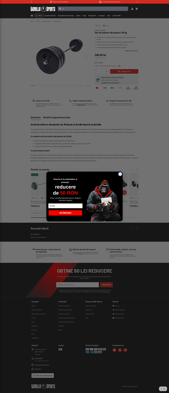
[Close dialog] (120, 174)
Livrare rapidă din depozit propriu (61, 1)
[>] (137, 1)
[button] (136, 9)
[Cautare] (60, 9)
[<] (31, 1)
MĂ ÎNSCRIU (65, 213)
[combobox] (93, 9)
